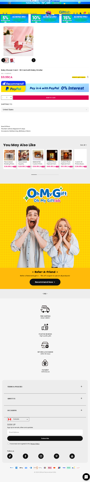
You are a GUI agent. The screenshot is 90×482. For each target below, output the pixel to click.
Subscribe (45, 438)
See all (82, 145)
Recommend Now (44, 282)
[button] (3, 13)
